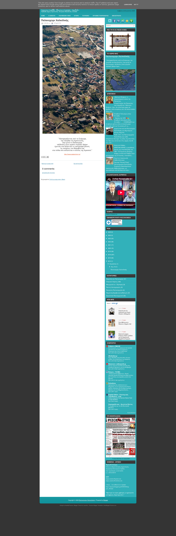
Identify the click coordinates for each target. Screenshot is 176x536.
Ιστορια (76, 15)
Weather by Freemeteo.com (111, 214)
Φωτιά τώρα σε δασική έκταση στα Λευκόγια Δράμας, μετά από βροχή (119, 366)
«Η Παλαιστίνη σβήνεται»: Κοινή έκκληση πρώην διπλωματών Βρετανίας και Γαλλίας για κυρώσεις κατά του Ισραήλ (120, 376)
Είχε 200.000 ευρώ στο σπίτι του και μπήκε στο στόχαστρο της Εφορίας (119, 358)
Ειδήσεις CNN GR (114, 346)
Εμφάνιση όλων (131, 412)
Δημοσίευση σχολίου (48, 172)
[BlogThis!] (44, 157)
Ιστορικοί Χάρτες (111, 282)
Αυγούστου (113, 264)
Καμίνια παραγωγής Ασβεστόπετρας (121, 159)
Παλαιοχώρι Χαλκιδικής (55, 20)
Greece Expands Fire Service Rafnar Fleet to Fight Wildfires (120, 398)
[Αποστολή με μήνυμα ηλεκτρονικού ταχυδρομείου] (42, 157)
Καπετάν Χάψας (119, 145)
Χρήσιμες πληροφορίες (101, 15)
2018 (109, 255)
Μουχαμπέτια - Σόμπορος (114, 284)
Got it (136, 4)
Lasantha (85, 505)
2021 (109, 245)
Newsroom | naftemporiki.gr (117, 364)
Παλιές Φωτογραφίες (113, 287)
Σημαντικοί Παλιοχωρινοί (114, 296)
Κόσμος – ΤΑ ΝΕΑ (114, 372)
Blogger (105, 500)
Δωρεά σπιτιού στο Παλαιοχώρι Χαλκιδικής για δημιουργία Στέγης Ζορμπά (124, 130)
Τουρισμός (85, 15)
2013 (109, 261)
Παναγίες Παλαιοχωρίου (114, 290)
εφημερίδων (127, 458)
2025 (109, 232)
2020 (109, 248)
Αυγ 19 (113, 267)
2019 (109, 251)
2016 (109, 258)
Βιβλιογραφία (116, 15)
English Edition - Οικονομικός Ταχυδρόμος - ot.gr (118, 395)
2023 (109, 238)
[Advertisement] (61, 521)
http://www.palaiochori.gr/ (72, 154)
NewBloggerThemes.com (110, 505)
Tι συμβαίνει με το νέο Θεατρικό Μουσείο (118, 406)
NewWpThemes (69, 505)
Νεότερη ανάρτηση (47, 163)
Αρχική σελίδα (78, 163)
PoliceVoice (112, 383)
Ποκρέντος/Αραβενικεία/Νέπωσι (116, 293)
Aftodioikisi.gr (112, 356)
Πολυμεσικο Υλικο (65, 15)
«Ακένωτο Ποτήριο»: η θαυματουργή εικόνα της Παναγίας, (122, 99)
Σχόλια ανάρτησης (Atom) (57, 179)
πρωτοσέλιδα (117, 458)
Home (43, 15)
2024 (109, 235)
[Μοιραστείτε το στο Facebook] (48, 157)
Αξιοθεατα (51, 15)
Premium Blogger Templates (96, 505)
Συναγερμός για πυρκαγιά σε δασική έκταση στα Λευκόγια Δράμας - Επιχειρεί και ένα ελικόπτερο (120, 349)
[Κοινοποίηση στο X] (46, 157)
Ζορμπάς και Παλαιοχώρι (114, 279)
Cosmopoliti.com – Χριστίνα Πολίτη (120, 404)
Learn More (128, 4)
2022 (109, 242)
